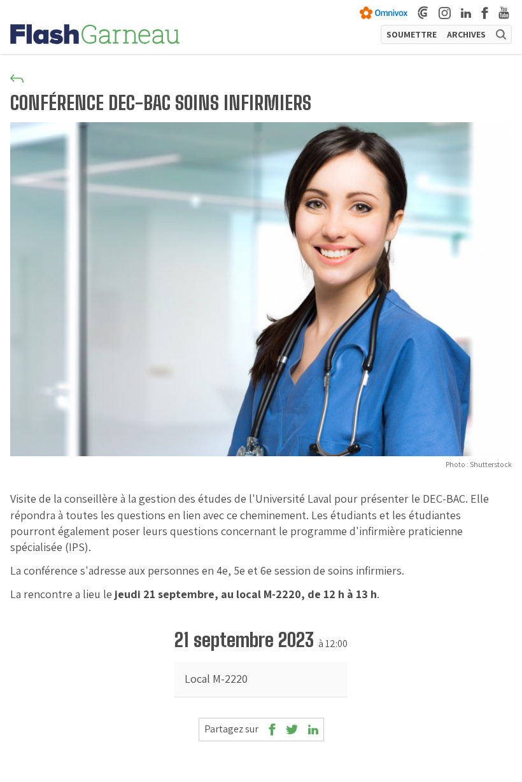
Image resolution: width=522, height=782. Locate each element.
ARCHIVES (466, 34)
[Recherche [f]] (501, 34)
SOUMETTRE (411, 34)
